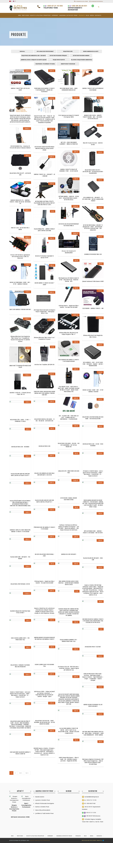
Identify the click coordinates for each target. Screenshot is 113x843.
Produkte (82, 15)
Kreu (19, 15)
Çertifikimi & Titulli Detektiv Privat (44, 813)
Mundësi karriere (39, 797)
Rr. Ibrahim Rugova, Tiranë (81, 1)
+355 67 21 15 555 (54, 5)
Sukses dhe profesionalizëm (42, 810)
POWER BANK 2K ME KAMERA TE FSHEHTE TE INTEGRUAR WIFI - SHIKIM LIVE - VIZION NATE (44, 90)
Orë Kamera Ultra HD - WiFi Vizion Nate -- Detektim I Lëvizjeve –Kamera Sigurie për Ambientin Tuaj (68, 668)
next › (20, 773)
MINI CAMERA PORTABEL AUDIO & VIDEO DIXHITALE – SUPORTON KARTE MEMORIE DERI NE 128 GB (68, 583)
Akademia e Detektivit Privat (68, 15)
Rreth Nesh (25, 15)
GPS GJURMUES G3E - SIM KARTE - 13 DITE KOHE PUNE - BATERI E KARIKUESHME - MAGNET (92, 199)
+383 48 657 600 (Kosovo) (93, 816)
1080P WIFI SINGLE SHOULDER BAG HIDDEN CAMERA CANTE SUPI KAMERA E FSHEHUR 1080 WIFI (44, 393)
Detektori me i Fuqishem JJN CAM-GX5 (44, 364)
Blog (87, 15)
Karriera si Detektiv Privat (42, 807)
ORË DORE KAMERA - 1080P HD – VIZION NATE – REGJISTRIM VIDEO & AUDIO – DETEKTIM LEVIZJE (69, 198)
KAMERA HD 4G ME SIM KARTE (68, 554)
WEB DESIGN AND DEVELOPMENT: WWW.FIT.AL (92, 840)
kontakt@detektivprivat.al (96, 1)
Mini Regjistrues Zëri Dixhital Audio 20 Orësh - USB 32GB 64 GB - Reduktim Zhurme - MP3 (69, 279)
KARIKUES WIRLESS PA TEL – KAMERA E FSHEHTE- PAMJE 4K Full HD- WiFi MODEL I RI (20, 202)
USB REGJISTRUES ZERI (44, 446)
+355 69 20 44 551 (79, 5)
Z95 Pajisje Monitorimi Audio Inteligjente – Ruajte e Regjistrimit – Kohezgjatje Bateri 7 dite (44, 311)
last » (27, 773)
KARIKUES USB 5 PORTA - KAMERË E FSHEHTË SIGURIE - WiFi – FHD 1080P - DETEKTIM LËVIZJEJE (93, 117)
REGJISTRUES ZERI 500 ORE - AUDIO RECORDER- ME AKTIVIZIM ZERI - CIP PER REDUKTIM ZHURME (44, 722)
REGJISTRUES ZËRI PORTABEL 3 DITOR (20, 584)
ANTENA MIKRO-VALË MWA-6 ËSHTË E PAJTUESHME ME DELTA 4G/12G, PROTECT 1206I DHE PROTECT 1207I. (44, 203)
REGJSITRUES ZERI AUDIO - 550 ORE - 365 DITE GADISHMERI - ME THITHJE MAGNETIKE (68, 445)
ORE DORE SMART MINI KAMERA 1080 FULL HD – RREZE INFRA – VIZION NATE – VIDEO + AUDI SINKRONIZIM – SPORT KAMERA (93, 733)
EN (15, 1)
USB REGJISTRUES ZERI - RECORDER (20, 446)
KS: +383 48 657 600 (89, 803)
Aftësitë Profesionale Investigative (44, 803)
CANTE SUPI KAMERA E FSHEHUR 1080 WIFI (20, 309)
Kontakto (98, 15)
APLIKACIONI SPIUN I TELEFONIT (93, 646)
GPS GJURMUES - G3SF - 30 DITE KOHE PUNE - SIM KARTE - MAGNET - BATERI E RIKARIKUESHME (93, 364)
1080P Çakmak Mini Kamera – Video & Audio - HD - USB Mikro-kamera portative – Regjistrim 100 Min (69, 759)
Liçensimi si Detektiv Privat (42, 800)
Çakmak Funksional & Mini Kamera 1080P (93, 281)
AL (11, 1)
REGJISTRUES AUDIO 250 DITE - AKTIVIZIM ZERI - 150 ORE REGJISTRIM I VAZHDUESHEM (93, 171)
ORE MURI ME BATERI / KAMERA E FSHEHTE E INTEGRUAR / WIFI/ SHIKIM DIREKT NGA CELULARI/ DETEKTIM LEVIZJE (92, 620)
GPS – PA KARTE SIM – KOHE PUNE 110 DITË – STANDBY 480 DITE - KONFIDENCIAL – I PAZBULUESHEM (69, 417)
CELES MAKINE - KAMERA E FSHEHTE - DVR (92, 308)
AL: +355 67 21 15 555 (90, 800)
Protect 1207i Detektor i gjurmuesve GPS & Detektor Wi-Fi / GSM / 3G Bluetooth (20, 256)
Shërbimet (55, 15)
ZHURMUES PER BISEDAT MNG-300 (93, 254)
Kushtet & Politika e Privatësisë (40, 15)
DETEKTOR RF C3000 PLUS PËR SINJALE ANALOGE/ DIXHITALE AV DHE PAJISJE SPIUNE (44, 148)
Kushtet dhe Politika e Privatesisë (40, 840)
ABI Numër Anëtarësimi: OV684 (20, 817)
